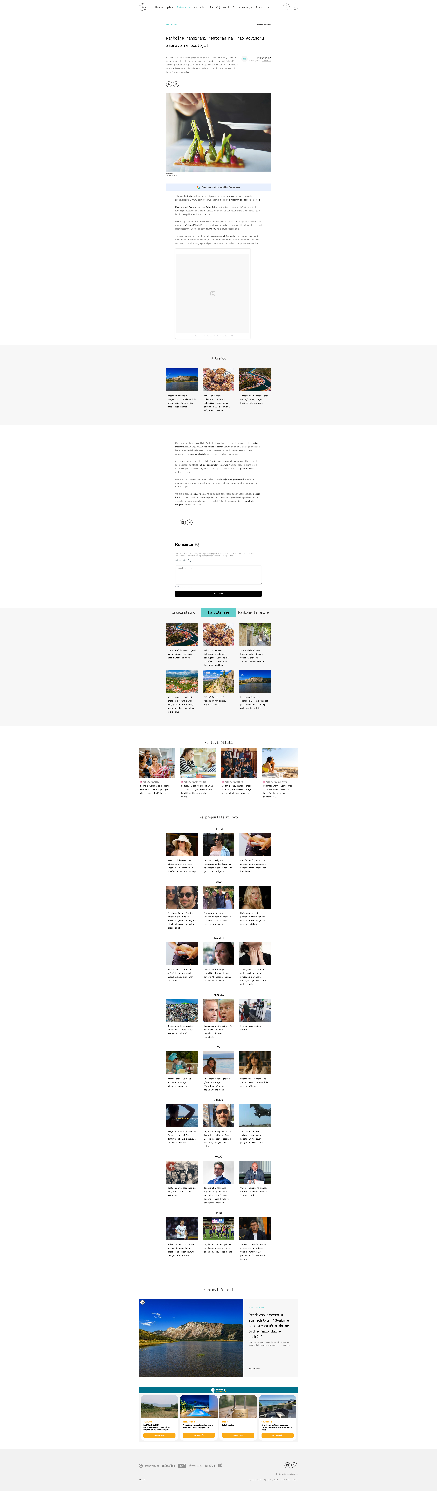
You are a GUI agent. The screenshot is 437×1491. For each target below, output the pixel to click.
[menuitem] (295, 6)
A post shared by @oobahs (201, 336)
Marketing (260, 1480)
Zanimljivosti (219, 7)
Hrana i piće (164, 7)
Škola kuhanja (242, 7)
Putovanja (183, 7)
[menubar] (295, 6)
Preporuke (262, 7)
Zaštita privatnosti (279, 1480)
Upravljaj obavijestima (288, 1474)
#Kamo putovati (264, 25)
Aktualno (200, 7)
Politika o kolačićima (292, 1480)
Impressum (252, 1480)
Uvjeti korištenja (268, 1480)
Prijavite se (218, 594)
